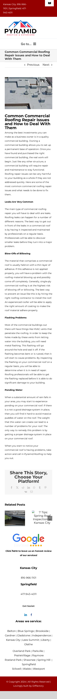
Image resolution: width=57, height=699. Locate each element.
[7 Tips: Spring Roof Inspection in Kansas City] (42, 512)
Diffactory (38, 685)
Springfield (29, 664)
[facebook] (31, 614)
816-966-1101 (28, 577)
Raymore (38, 655)
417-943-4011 (29, 594)
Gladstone (23, 635)
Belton (11, 631)
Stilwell (16, 668)
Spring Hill (43, 659)
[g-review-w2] (28, 535)
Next (46, 64)
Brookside (42, 631)
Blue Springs (26, 631)
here (15, 550)
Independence (41, 635)
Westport (39, 668)
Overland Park (22, 651)
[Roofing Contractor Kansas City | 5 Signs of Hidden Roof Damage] (15, 512)
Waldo (27, 668)
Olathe (28, 644)
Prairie (18, 655)
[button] (7, 518)
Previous (33, 64)
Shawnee (29, 659)
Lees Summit (30, 639)
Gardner (10, 635)
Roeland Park (13, 659)
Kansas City (13, 639)
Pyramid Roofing (33, 454)
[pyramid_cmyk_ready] (20, 21)
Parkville (37, 651)
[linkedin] (25, 614)
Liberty (45, 639)
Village (26, 655)
